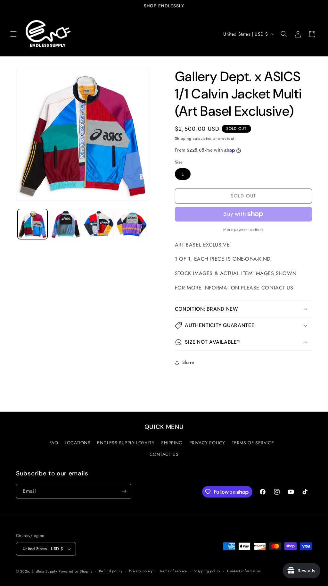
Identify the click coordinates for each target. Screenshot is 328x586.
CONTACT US (164, 454)
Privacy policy (141, 570)
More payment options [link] (243, 229)
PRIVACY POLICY (207, 443)
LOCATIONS (77, 443)
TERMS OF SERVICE (253, 443)
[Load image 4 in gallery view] (132, 224)
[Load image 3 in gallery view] (99, 224)
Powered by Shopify (76, 571)
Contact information (244, 570)
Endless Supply (44, 571)
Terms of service (173, 570)
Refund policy (110, 570)
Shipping (183, 138)
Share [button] (188, 362)
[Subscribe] (124, 491)
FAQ (53, 443)
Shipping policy (207, 570)
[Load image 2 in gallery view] (65, 224)
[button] (13, 34)
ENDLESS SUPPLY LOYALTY (125, 443)
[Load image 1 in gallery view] (32, 224)
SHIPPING (172, 443)
